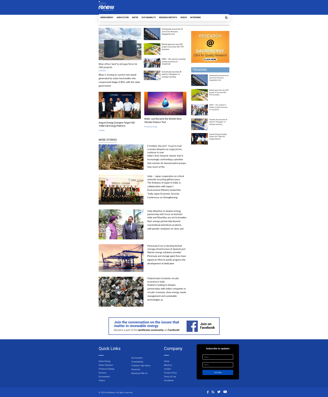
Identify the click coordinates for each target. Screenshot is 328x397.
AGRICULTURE (123, 17)
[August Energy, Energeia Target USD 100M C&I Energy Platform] (199, 134)
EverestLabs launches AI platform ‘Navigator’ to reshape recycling (171, 74)
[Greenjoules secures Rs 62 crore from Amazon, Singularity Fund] (199, 76)
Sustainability (148, 17)
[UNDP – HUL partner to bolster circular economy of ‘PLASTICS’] (199, 105)
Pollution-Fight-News (141, 365)
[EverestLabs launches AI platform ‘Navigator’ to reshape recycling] (199, 120)
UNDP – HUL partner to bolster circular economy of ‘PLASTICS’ (174, 61)
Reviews (102, 373)
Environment (104, 376)
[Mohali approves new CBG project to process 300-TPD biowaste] (199, 90)
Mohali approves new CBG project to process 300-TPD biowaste (173, 46)
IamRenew (110, 392)
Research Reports (168, 17)
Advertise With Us (139, 373)
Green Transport (106, 365)
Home (166, 361)
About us (168, 365)
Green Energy (106, 17)
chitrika (102, 130)
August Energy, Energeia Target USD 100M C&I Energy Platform (218, 136)
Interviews (195, 17)
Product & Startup (106, 369)
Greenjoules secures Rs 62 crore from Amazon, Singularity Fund (172, 31)
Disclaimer (169, 380)
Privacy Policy (170, 373)
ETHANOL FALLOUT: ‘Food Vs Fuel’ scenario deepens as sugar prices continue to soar (164, 149)
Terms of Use (170, 376)
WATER (135, 17)
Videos (183, 17)
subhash (102, 71)
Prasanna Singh (150, 127)
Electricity (135, 369)
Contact (167, 369)
